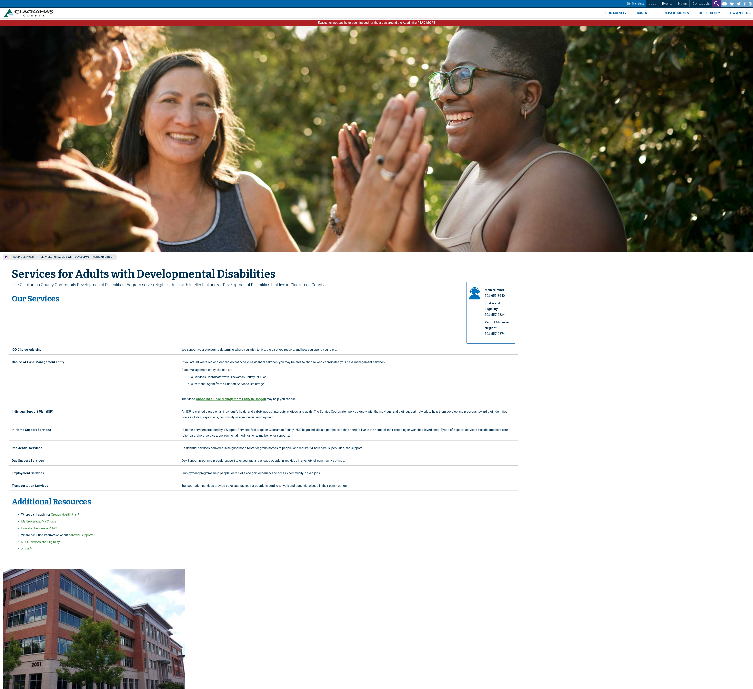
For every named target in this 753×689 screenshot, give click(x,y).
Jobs (653, 3)
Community (616, 13)
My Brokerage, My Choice (38, 521)
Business (645, 13)
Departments (676, 13)
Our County (709, 13)
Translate (637, 3)
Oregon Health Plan (64, 514)
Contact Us (701, 3)
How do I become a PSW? (39, 528)
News (682, 3)
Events (667, 3)
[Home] (30, 13)
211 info (27, 549)
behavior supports (81, 535)
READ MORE (426, 23)
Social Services (23, 256)
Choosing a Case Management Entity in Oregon (231, 399)
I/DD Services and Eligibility (40, 542)
